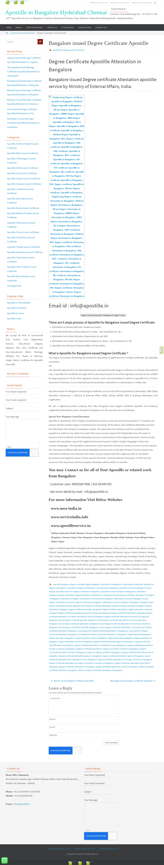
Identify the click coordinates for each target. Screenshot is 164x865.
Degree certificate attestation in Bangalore (77, 666)
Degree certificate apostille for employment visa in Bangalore (100, 645)
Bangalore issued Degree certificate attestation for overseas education (120, 623)
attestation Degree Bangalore (78, 595)
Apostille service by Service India (59, 849)
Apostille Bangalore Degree (64, 584)
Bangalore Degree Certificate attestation (119, 613)
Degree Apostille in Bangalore (62, 638)
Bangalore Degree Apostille (124, 605)
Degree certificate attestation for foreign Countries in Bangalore (125, 659)
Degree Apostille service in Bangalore (91, 638)
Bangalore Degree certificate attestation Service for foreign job (122, 616)
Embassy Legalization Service (85, 849)
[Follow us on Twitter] (17, 2)
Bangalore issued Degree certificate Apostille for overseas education (117, 620)
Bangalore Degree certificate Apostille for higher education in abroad (122, 609)
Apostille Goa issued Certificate (22, 173)
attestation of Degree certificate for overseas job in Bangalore (87, 598)
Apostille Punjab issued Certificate (23, 246)
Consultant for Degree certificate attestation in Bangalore (102, 634)
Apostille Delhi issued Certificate (22, 167)
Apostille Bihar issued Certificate (22, 153)
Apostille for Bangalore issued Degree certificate (122, 584)
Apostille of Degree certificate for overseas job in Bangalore (93, 588)
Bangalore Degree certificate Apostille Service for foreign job (75, 613)
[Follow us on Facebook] (10, 2)
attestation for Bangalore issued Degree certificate (113, 595)
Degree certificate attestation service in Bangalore (117, 666)
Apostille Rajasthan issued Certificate (25, 252)
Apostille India (14, 318)
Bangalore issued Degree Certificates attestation (110, 627)
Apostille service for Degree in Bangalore (118, 591)
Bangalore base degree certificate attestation (92, 605)
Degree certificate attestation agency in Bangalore (80, 656)
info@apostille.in (22, 803)
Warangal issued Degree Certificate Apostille (131, 680)
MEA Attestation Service (99, 3)
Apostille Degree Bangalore (89, 584)
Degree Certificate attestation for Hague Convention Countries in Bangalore (81, 663)
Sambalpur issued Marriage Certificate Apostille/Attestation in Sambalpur (23, 122)
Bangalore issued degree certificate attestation (69, 623)
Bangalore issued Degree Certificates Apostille (69, 627)
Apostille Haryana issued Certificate (24, 183)
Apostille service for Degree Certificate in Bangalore (78, 591)
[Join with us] (24, 2)
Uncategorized (14, 285)
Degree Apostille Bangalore (139, 634)
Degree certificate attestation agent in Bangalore (123, 656)
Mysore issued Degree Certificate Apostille (73, 680)
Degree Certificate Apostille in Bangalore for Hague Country (103, 315)
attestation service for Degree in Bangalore (121, 602)
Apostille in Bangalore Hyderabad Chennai (56, 12)
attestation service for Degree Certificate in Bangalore (79, 602)
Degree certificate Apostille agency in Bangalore (113, 641)
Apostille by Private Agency (142, 3)
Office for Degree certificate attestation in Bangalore (100, 670)
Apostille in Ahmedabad (18, 302)
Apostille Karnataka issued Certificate (23, 33)
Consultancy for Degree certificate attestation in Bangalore (103, 631)
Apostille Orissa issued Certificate (23, 232)
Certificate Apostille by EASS (108, 849)
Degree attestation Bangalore (120, 638)
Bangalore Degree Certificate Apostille (75, 609)
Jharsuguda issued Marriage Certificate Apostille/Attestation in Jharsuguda (23, 71)
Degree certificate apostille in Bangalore (104, 652)
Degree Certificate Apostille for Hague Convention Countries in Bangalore (107, 648)
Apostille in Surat (15, 313)
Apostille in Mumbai (16, 307)
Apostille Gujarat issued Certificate (23, 178)
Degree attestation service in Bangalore (76, 641)
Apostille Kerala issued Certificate (23, 208)
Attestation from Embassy (120, 3)
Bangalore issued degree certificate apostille (68, 620)
